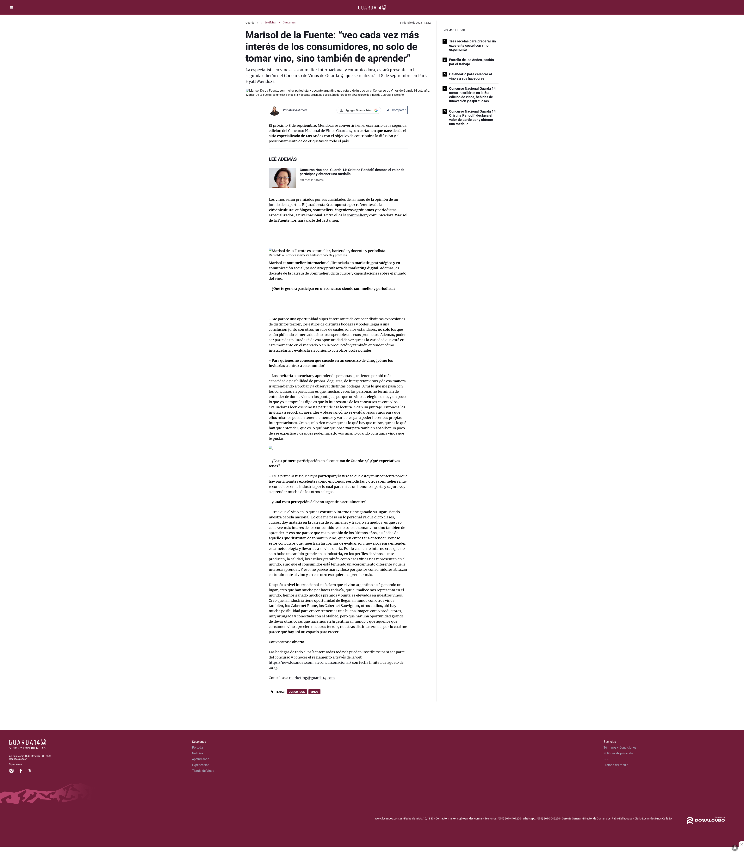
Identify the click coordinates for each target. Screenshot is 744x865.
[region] (372, 856)
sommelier (356, 215)
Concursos (297, 691)
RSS (606, 759)
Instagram (11, 770)
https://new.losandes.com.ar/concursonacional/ (310, 662)
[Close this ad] (741, 844)
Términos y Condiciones (620, 747)
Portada (197, 747)
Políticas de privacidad (619, 753)
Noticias (270, 22)
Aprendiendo (200, 759)
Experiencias (200, 765)
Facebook (20, 770)
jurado (275, 204)
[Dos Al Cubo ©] (706, 823)
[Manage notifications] (735, 848)
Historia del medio (616, 765)
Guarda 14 (251, 22)
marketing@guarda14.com (312, 678)
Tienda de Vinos (203, 771)
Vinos (314, 691)
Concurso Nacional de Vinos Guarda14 (320, 130)
